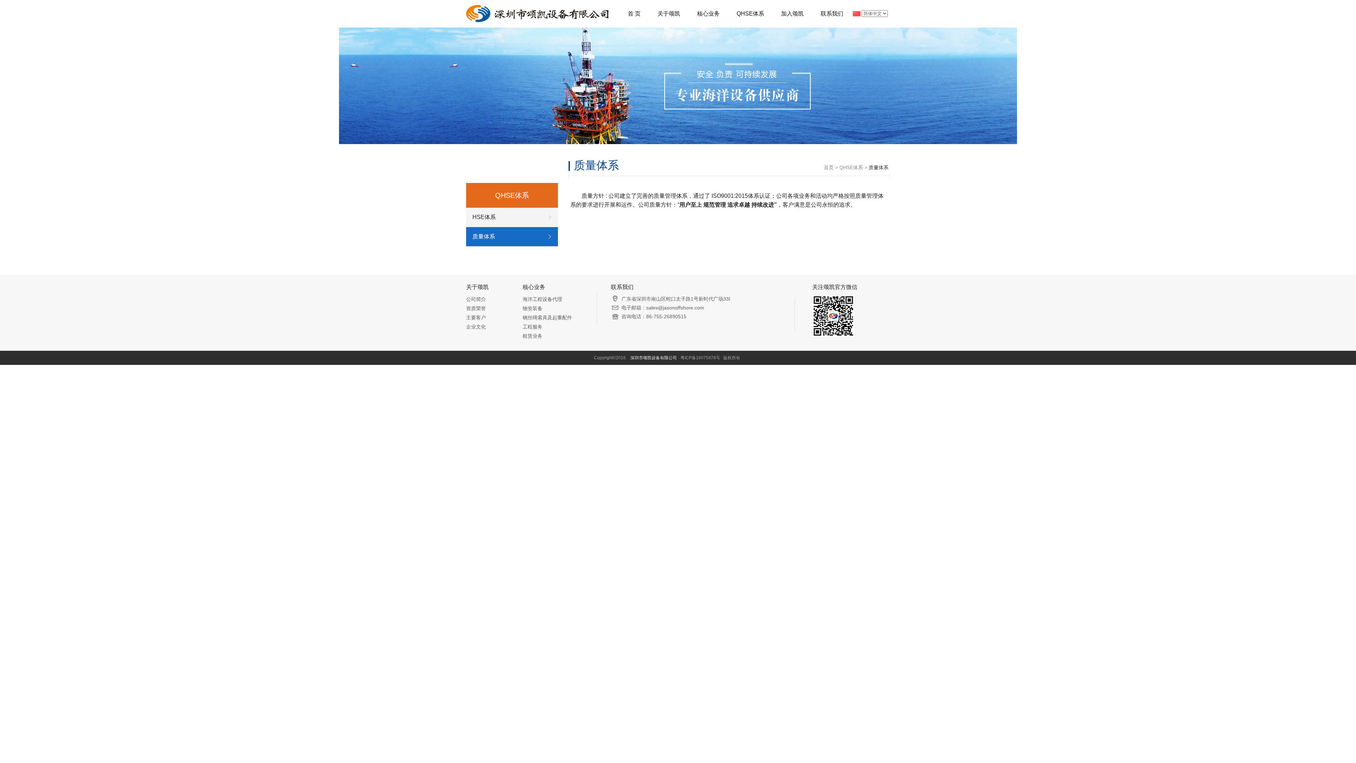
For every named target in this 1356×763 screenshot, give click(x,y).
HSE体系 (484, 217)
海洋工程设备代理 (542, 299)
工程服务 (532, 327)
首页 (829, 167)
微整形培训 (751, 357)
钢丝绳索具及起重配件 (547, 317)
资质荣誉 (476, 308)
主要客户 (476, 317)
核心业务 (708, 14)
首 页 (634, 14)
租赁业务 (532, 336)
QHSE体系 (750, 14)
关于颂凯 (669, 14)
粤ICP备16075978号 (700, 357)
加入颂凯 (792, 14)
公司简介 (476, 299)
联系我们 (832, 14)
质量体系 (483, 236)
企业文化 (476, 327)
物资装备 (532, 308)
